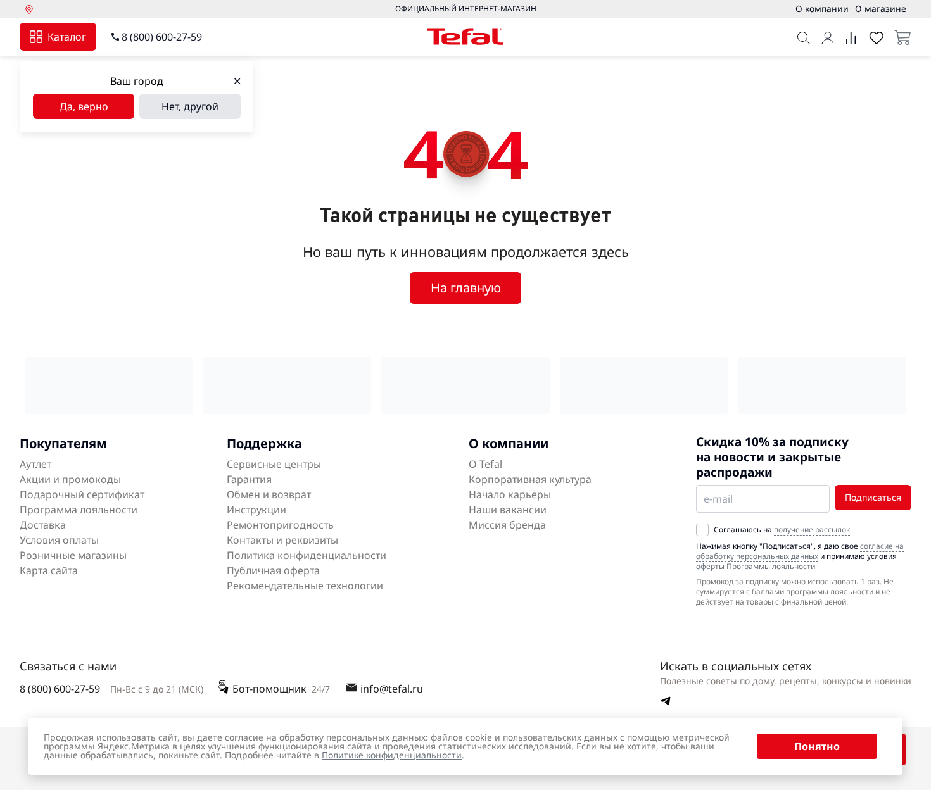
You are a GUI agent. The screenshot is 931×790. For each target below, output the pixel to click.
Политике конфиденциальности (392, 755)
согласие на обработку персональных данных (800, 551)
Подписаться (873, 497)
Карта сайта (49, 570)
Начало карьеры (510, 494)
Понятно (817, 746)
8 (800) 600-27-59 (162, 37)
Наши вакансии (508, 510)
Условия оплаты (59, 540)
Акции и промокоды (70, 479)
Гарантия (249, 479)
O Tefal (485, 464)
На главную (466, 287)
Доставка (43, 525)
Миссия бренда (507, 525)
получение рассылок (812, 529)
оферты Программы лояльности (755, 566)
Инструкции (256, 510)
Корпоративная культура (530, 479)
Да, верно (84, 106)
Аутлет (35, 464)
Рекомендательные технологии (305, 585)
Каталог (67, 37)
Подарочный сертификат (82, 494)
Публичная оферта (273, 570)
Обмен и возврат (269, 494)
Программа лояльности (78, 510)
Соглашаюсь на (782, 530)
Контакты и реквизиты (282, 540)
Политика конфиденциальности (306, 555)
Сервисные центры (274, 464)
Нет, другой (190, 106)
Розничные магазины (73, 555)
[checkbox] (702, 530)
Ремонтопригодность (280, 525)
